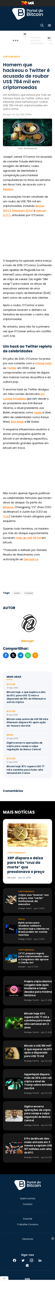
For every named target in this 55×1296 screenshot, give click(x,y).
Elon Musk (17, 422)
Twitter (12, 368)
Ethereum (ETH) (22, 210)
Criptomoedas (11, 56)
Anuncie (27, 1218)
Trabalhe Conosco (27, 1224)
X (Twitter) (28, 593)
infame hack (43, 363)
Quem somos (27, 1198)
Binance (8, 507)
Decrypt (27, 641)
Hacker (17, 593)
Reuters (8, 189)
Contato (27, 1204)
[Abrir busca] (42, 25)
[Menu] (49, 25)
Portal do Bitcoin (27, 14)
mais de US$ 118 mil (28, 538)
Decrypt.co (31, 559)
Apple (38, 412)
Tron (6, 516)
